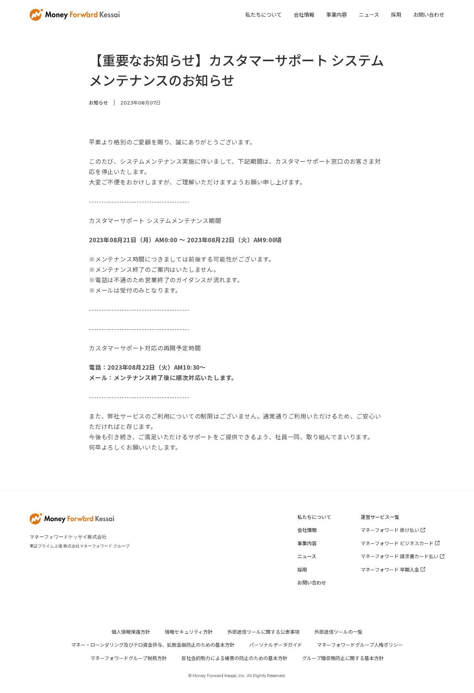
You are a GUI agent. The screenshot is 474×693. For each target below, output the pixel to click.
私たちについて (264, 14)
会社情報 (304, 14)
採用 (396, 14)
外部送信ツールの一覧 (338, 631)
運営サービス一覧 (380, 516)
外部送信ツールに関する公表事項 (263, 631)
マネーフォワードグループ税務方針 (128, 658)
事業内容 (336, 14)
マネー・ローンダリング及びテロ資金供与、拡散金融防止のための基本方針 (152, 644)
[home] (75, 15)
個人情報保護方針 (130, 631)
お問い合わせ (428, 14)
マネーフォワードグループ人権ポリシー (360, 644)
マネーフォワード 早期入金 (390, 569)
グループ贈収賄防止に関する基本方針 (343, 658)
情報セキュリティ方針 (189, 631)
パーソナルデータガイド (275, 644)
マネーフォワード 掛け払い (390, 529)
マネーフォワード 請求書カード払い (399, 556)
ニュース (369, 14)
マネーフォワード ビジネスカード (397, 543)
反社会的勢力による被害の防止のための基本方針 (234, 658)
